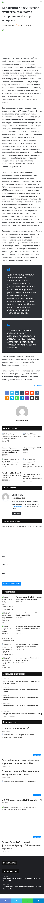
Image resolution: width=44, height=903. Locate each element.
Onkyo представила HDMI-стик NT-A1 (22, 799)
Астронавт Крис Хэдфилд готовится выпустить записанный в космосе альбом (29, 628)
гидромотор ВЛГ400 (19, 506)
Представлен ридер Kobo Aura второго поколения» (27, 659)
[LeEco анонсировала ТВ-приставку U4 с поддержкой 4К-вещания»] (32, 465)
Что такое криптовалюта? (15, 728)
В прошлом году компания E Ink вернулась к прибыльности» (27, 645)
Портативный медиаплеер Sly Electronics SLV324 (26, 614)
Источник (38, 385)
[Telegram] (22, 398)
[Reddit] (32, 393)
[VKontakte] (37, 393)
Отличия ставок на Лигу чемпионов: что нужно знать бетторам (21, 773)
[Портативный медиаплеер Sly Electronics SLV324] (8, 618)
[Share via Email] (32, 398)
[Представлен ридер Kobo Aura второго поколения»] (8, 663)
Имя (4, 556)
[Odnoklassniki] (7, 398)
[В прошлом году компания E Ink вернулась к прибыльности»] (8, 649)
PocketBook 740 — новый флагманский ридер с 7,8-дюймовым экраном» (21, 845)
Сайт (3, 573)
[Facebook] (7, 393)
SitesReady (22, 420)
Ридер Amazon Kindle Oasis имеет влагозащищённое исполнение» (29, 598)
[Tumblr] (22, 393)
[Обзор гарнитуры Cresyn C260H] (32, 439)
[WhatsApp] (17, 398)
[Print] (37, 398)
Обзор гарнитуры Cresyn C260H (32, 449)
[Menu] (41, 2)
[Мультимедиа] (2, 2)
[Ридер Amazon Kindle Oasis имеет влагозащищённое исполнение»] (8, 603)
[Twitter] (12, 393)
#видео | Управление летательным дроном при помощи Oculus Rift (11, 450)
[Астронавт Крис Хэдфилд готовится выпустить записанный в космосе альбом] (8, 633)
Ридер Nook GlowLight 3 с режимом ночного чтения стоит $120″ (11, 475)
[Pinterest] (27, 393)
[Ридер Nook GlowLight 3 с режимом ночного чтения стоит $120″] (11, 464)
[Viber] (27, 398)
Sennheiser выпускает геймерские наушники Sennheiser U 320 (20, 762)
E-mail (5, 565)
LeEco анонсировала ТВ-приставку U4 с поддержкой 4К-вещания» (32, 476)
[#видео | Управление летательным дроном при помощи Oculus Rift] (11, 439)
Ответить (16, 513)
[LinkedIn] (17, 393)
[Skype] (12, 398)
